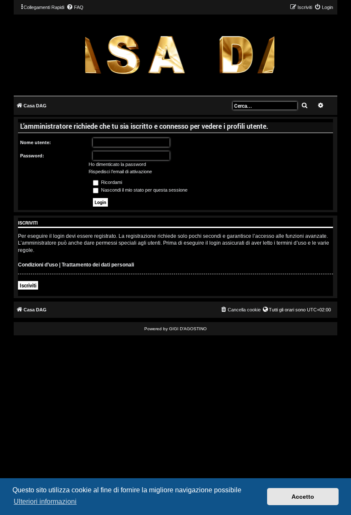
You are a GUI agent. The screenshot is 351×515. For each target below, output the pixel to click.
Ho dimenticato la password (117, 164)
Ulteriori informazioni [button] (45, 501)
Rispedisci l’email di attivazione (120, 171)
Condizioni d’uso (38, 265)
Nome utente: (35, 142)
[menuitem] (74, 7)
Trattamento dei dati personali (98, 265)
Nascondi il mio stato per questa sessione (143, 189)
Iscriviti (28, 285)
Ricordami (111, 182)
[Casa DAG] (180, 54)
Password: (32, 155)
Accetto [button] (303, 496)
